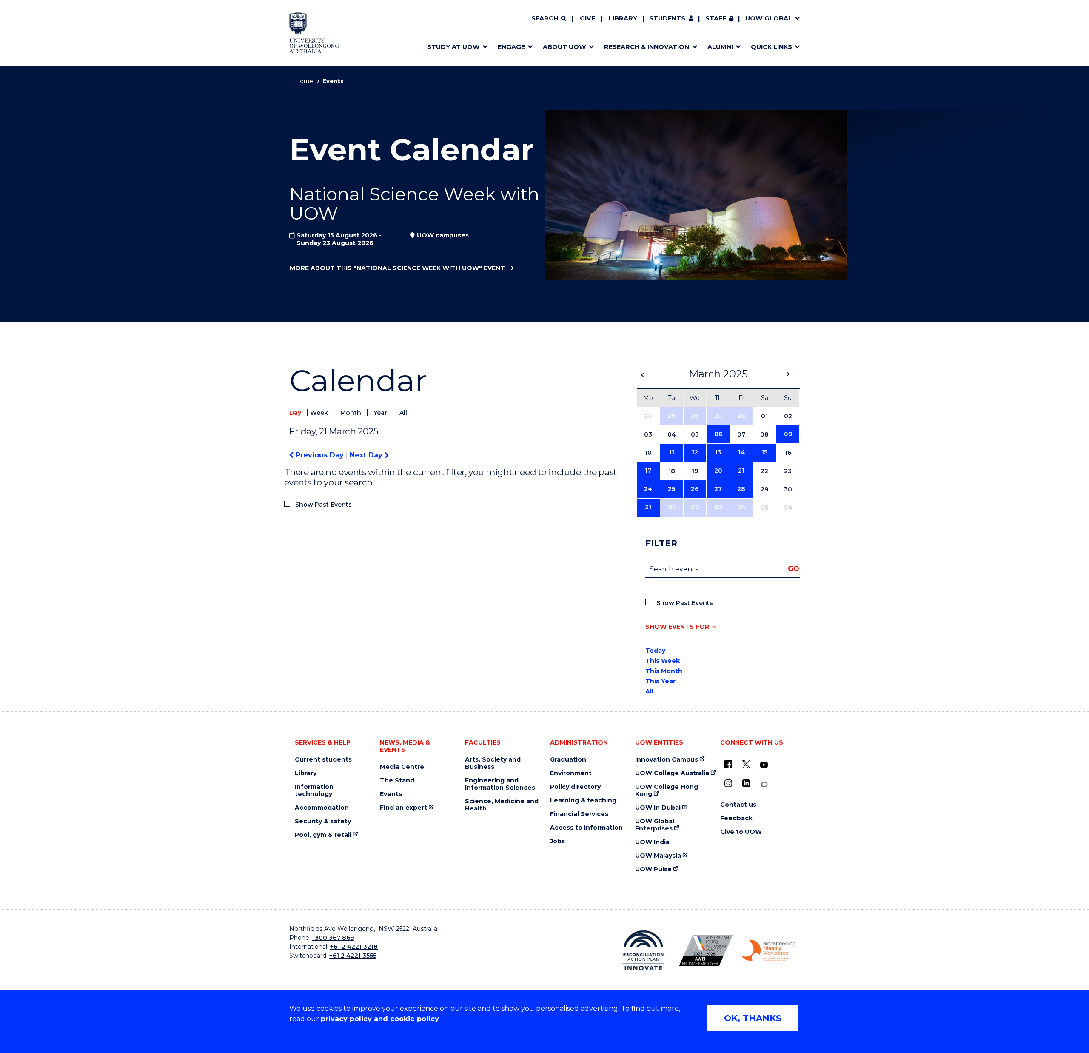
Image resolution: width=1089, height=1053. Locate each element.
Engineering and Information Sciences (500, 784)
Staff (715, 18)
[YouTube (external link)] (764, 765)
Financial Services (579, 814)
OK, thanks (752, 1018)
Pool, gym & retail (323, 835)
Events (391, 794)
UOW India (652, 842)
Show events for (677, 627)
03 (718, 507)
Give (587, 18)
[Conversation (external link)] (764, 784)
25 (671, 415)
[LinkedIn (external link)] (746, 783)
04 (741, 507)
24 (648, 489)
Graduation (568, 759)
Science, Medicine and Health (502, 805)
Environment (571, 773)
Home (304, 80)
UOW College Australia (672, 773)
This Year (660, 681)
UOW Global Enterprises (654, 825)
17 (648, 470)
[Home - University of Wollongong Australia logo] (314, 32)
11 (671, 452)
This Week (662, 661)
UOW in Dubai (658, 807)
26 (694, 415)
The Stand (397, 780)
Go (793, 569)
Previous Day (320, 455)
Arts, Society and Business (493, 763)
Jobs (557, 841)
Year (381, 413)
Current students (323, 759)
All (403, 413)
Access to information (586, 827)
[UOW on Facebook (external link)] (728, 764)
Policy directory (575, 786)
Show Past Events (323, 504)
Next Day (367, 455)
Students (667, 18)
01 (671, 507)
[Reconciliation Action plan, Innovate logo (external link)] (643, 950)
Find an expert (403, 807)
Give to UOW (741, 832)
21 (741, 470)
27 (718, 415)
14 (741, 452)
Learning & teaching (583, 800)
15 (764, 452)
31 (648, 507)
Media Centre (402, 766)
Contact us (738, 804)
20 (718, 470)
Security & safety (323, 821)
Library (623, 18)
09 (788, 434)
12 (695, 452)
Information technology (314, 790)
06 (718, 434)
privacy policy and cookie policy (380, 1019)
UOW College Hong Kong (666, 790)
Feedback (736, 818)
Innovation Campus (666, 759)
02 (695, 507)
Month (351, 413)
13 (718, 452)
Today (655, 650)
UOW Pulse (653, 869)
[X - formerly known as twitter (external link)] (746, 764)
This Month (663, 671)
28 (741, 415)
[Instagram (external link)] (728, 783)
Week (320, 413)
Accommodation (322, 807)
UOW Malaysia (658, 855)
